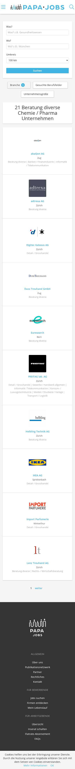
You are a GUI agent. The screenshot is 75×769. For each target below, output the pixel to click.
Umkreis (11, 54)
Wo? (8, 40)
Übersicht (37, 724)
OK (52, 765)
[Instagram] (43, 643)
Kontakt (37, 681)
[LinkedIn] (38, 643)
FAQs (37, 738)
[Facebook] (32, 643)
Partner (37, 672)
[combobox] (37, 32)
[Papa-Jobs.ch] (37, 6)
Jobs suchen (38, 698)
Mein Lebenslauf (37, 707)
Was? (9, 26)
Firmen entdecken (37, 703)
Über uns (37, 662)
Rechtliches (37, 677)
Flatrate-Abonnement (37, 734)
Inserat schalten (37, 729)
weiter (38, 588)
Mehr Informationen (35, 765)
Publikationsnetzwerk (37, 667)
